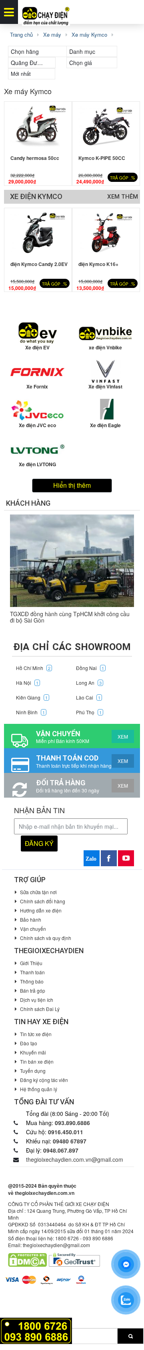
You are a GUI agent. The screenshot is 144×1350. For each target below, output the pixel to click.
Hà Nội (27, 682)
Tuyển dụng (33, 1070)
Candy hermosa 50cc (34, 158)
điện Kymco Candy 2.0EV (39, 264)
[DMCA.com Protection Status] (27, 1259)
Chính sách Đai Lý (40, 1008)
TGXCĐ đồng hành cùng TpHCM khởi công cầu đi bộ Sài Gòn (70, 617)
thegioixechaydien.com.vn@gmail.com (74, 1159)
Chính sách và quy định (45, 937)
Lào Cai (88, 697)
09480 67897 (69, 1141)
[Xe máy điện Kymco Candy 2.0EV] (38, 232)
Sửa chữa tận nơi (38, 892)
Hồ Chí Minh (33, 667)
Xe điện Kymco (36, 196)
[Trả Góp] (36, 1329)
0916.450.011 (65, 1132)
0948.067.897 (60, 1150)
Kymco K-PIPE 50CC (101, 158)
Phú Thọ (89, 712)
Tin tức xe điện (36, 1034)
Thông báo (32, 981)
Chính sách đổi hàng (42, 901)
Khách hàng (28, 503)
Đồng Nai (90, 667)
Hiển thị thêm (72, 485)
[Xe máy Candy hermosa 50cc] (38, 126)
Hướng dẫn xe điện (41, 910)
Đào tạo (28, 1043)
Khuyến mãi (33, 1052)
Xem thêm (122, 196)
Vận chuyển (33, 928)
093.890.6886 (72, 1123)
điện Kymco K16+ (98, 264)
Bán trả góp (32, 990)
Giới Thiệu (31, 963)
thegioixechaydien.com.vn (44, 1192)
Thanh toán (32, 972)
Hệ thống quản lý (38, 1089)
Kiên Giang (32, 697)
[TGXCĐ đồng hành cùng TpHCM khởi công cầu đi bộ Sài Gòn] (72, 560)
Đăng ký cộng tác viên (44, 1079)
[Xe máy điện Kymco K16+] (106, 232)
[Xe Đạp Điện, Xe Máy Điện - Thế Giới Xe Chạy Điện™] (46, 12)
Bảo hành (30, 919)
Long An (89, 682)
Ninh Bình (30, 712)
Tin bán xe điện (37, 1061)
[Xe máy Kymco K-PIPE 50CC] (106, 126)
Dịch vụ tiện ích (36, 999)
